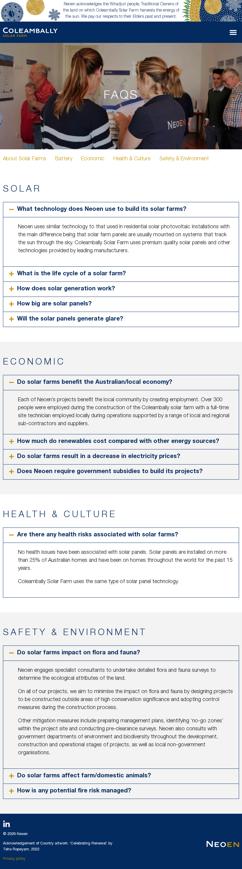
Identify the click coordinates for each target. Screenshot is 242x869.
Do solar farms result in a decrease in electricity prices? (98, 457)
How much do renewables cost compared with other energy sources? (118, 442)
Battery (63, 159)
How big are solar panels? (54, 304)
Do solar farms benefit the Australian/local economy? (94, 383)
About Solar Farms (24, 159)
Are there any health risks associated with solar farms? (97, 535)
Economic (92, 159)
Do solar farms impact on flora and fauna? (78, 653)
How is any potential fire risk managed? (74, 791)
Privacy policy (14, 859)
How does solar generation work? (66, 289)
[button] (233, 32)
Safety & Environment (184, 159)
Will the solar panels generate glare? (70, 319)
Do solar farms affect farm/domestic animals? (84, 776)
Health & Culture (132, 159)
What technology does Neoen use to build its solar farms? (101, 210)
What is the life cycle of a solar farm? (71, 274)
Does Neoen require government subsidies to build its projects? (109, 472)
